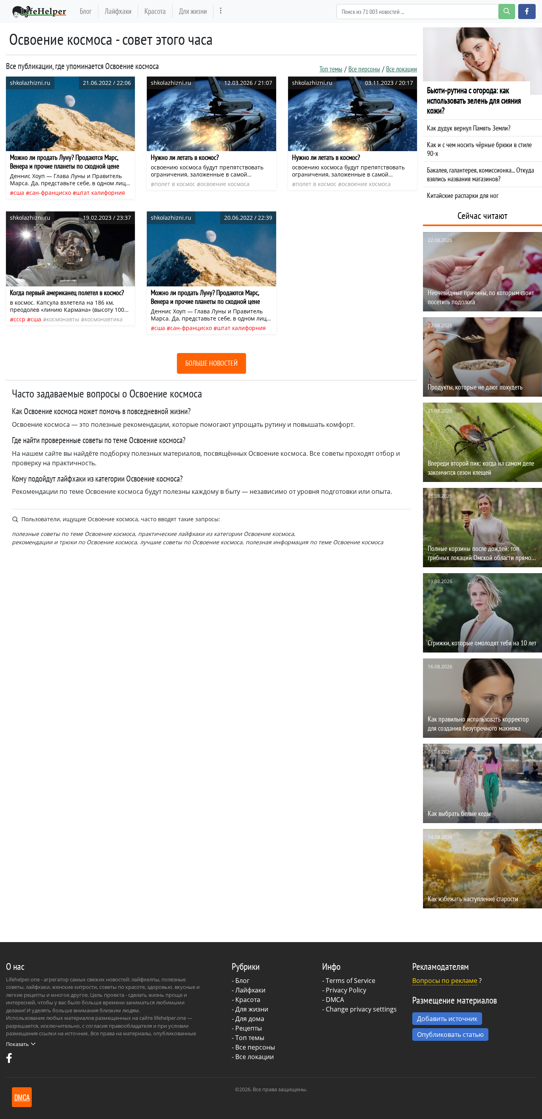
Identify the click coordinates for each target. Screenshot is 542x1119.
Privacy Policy (346, 990)
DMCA (335, 999)
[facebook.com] (9, 1060)
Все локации (401, 68)
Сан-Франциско (50, 192)
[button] (527, 11)
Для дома (249, 1018)
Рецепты (248, 1028)
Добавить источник (447, 1018)
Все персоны (364, 68)
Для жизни (193, 11)
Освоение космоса (225, 184)
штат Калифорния (100, 192)
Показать (17, 1044)
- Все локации (253, 1056)
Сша (18, 192)
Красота (155, 11)
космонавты (62, 319)
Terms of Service (350, 980)
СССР (19, 319)
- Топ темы (248, 1037)
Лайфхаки (118, 11)
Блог (86, 11)
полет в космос (174, 184)
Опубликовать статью (450, 1034)
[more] (220, 11)
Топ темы (330, 68)
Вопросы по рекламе (444, 980)
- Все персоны (253, 1047)
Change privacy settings (361, 1009)
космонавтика (104, 319)
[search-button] (506, 11)
